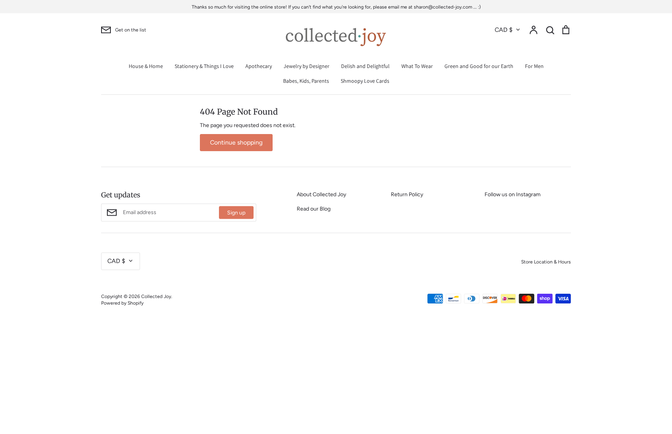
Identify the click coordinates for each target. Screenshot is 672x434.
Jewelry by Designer (306, 66)
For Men (534, 66)
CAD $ (504, 29)
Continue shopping (236, 142)
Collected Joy (156, 296)
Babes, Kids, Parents (306, 80)
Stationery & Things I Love (204, 66)
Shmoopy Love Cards (365, 80)
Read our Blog (314, 209)
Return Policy (407, 194)
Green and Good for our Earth (478, 66)
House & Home (146, 66)
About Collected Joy (321, 194)
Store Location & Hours (546, 262)
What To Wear (417, 66)
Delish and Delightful (365, 66)
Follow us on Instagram (513, 194)
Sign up (236, 212)
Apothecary (258, 66)
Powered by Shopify (122, 303)
